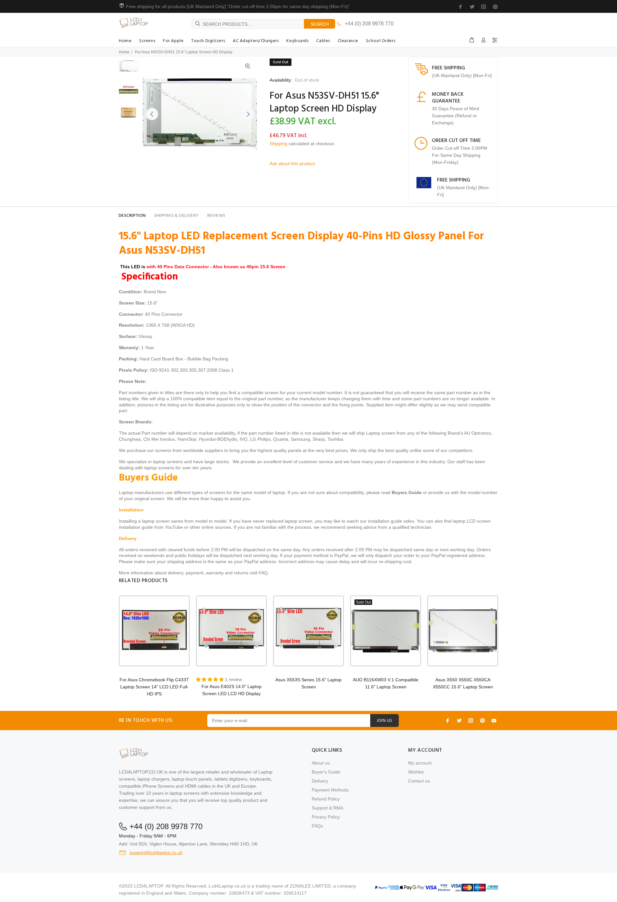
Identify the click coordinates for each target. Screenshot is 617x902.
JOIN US (384, 720)
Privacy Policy (326, 816)
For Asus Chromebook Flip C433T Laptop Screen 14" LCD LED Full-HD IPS (154, 686)
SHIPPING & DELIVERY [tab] (176, 215)
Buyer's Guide (326, 771)
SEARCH (319, 24)
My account (420, 762)
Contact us (419, 780)
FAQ (263, 572)
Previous (152, 114)
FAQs (317, 825)
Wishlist (416, 771)
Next (248, 114)
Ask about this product (292, 163)
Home (124, 52)
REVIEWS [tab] (216, 215)
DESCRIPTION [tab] (132, 215)
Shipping (278, 143)
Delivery (320, 780)
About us (321, 762)
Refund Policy (326, 798)
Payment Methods (330, 789)
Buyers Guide (407, 492)
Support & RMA (327, 807)
